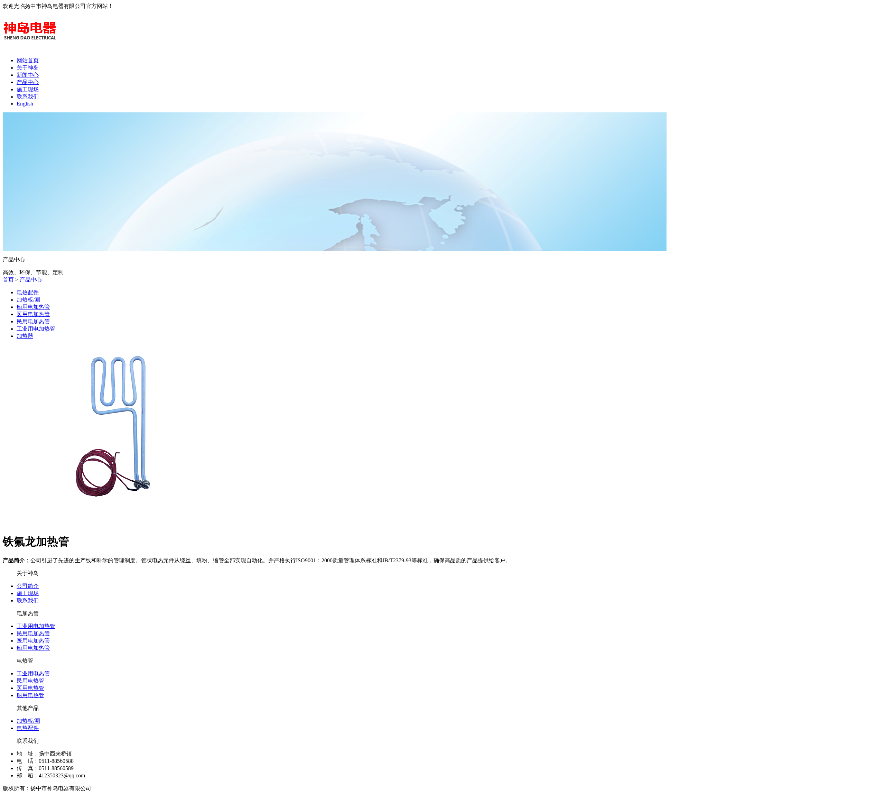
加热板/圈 (28, 300)
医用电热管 (30, 688)
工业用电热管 (33, 673)
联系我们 (28, 97)
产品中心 (28, 82)
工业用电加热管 (36, 329)
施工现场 (28, 89)
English (25, 104)
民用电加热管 (33, 321)
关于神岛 (28, 68)
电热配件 (28, 292)
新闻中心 (28, 75)
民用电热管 (30, 681)
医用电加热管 (33, 314)
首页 (8, 280)
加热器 (25, 336)
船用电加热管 (33, 307)
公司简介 (28, 586)
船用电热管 (30, 695)
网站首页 (28, 60)
